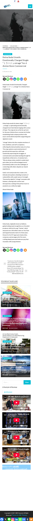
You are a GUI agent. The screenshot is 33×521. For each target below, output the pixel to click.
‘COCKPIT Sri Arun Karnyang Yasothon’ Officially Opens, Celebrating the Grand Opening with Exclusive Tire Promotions (15, 298)
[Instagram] (11, 79)
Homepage (5, 46)
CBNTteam (5, 305)
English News (13, 46)
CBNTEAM (5, 328)
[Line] (7, 79)
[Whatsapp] (18, 79)
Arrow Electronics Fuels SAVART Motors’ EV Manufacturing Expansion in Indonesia (13, 346)
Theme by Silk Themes (19, 515)
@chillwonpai (8, 392)
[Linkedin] (14, 79)
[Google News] (21, 79)
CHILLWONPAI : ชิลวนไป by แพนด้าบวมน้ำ (16, 469)
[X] (4, 79)
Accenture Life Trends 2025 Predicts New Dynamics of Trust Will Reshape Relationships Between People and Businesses (15, 322)
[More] (25, 79)
